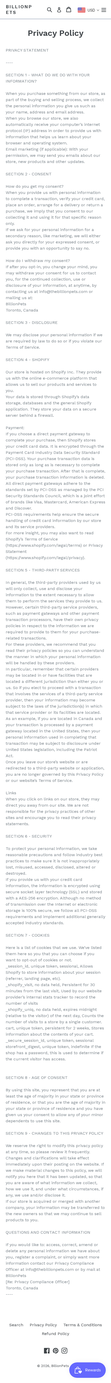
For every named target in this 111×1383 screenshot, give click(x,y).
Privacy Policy (43, 1324)
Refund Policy (55, 1333)
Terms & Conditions (82, 1324)
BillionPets (19, 9)
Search (16, 1324)
